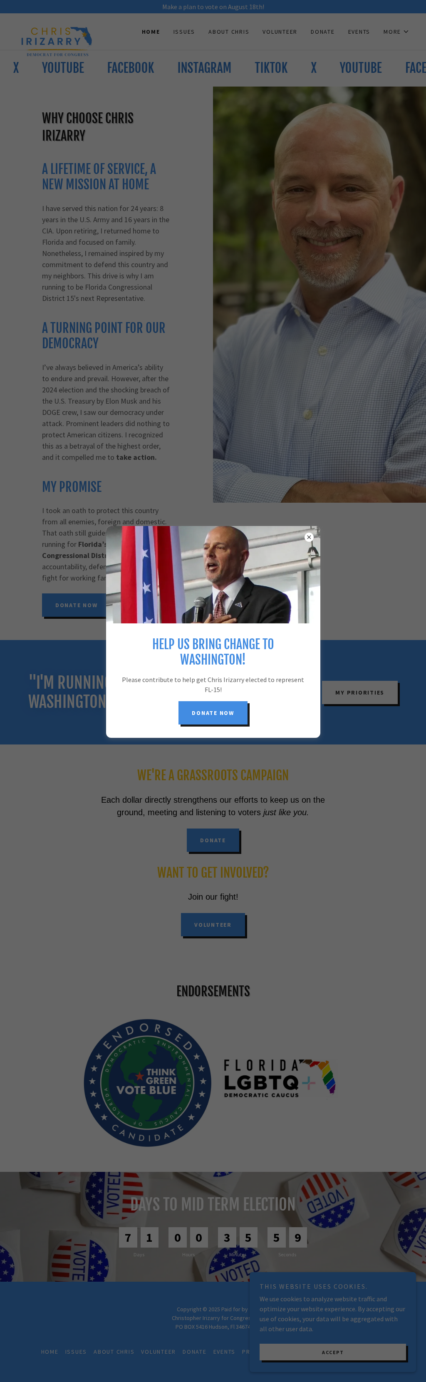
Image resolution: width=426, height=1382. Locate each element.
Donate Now (213, 713)
